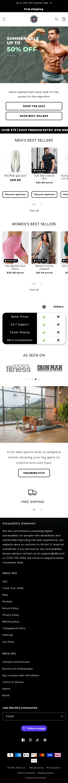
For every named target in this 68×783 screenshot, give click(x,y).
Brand (6, 695)
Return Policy (10, 608)
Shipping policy (46, 773)
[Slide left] (26, 204)
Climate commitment (16, 662)
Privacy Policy (10, 615)
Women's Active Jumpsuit (44, 267)
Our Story (8, 641)
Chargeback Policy (14, 628)
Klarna (6, 688)
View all (34, 210)
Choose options (15, 194)
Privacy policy (54, 767)
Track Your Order (13, 588)
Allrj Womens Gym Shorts (15, 267)
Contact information (35, 778)
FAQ (4, 581)
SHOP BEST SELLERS (34, 116)
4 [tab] (39, 379)
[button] (4, 19)
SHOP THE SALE (34, 106)
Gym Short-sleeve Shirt (44, 177)
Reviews (7, 601)
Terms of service (26, 773)
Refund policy (10, 621)
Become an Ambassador (17, 668)
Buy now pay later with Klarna (20, 675)
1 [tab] (29, 379)
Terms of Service (13, 682)
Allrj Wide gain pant (15, 175)
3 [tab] (35, 379)
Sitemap (7, 635)
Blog (5, 594)
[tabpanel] (21, 368)
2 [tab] (32, 379)
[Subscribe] (61, 716)
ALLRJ (19, 767)
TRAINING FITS (34, 473)
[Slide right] (41, 204)
